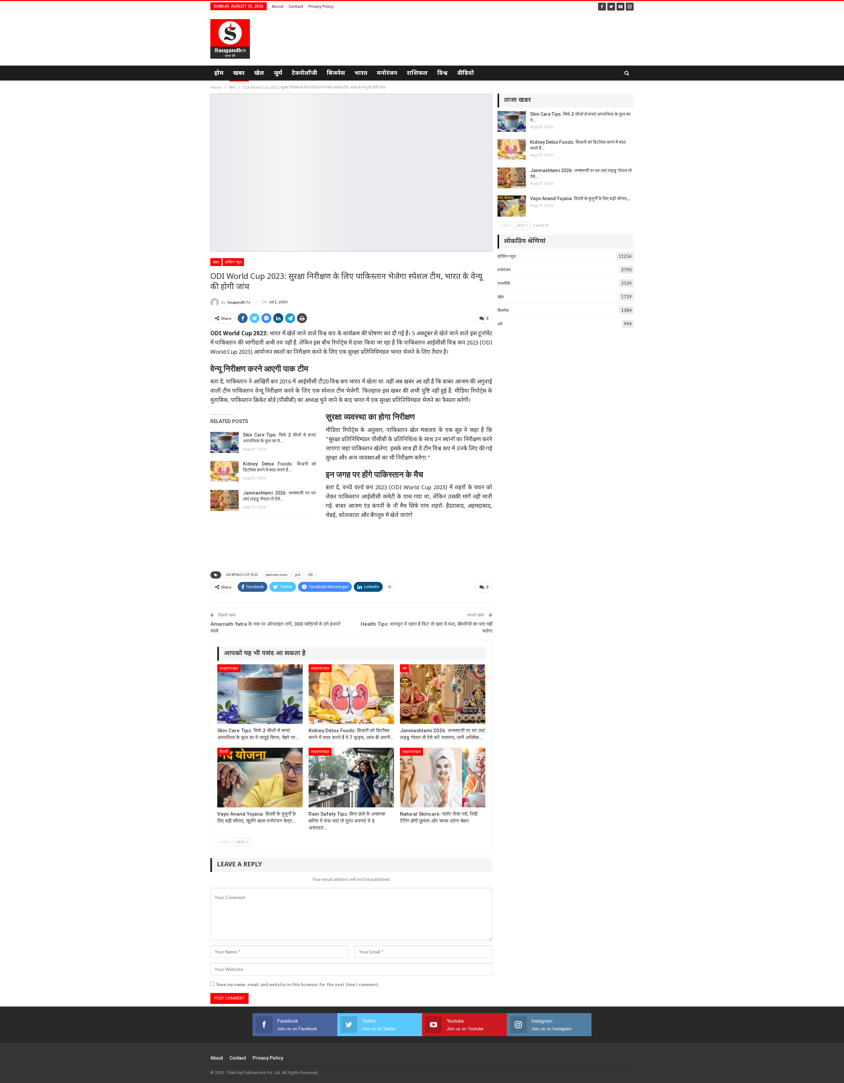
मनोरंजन (387, 73)
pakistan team (276, 575)
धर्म (404, 668)
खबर (239, 73)
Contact (295, 6)
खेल (259, 73)
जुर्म (278, 73)
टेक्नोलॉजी (304, 73)
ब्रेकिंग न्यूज (233, 262)
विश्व (442, 73)
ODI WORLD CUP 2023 (242, 575)
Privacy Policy (321, 6)
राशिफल (417, 73)
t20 (310, 575)
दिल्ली (224, 751)
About (278, 6)
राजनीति (503, 283)
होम (219, 73)
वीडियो (465, 73)
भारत (360, 73)
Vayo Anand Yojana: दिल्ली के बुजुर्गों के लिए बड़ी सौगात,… (580, 198)
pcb (297, 575)
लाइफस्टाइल (229, 668)
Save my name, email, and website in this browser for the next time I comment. (297, 984)
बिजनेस (336, 73)
